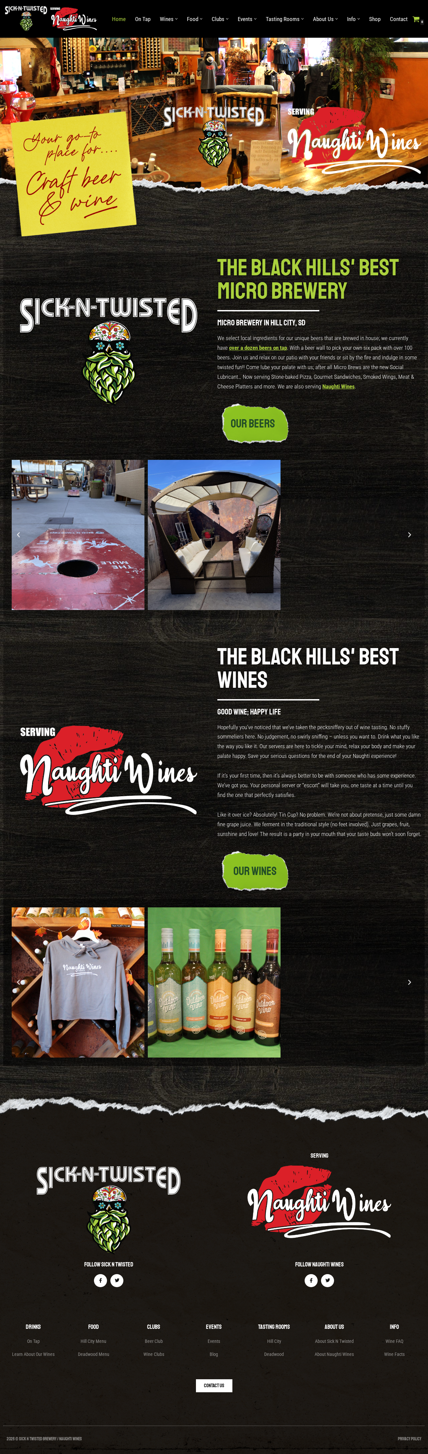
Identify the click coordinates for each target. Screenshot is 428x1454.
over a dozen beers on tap (258, 385)
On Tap (142, 19)
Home (119, 19)
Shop (375, 19)
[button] (176, 19)
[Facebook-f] (100, 1318)
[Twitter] (116, 1318)
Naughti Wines (338, 424)
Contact (399, 19)
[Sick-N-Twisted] (52, 19)
